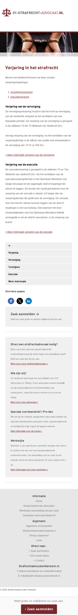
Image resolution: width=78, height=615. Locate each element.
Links (39, 540)
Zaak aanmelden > (25, 314)
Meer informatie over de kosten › (26, 431)
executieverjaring (19, 97)
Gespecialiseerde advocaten (39, 505)
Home (39, 501)
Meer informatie (17, 281)
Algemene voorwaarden (39, 526)
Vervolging (14, 260)
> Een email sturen (39, 555)
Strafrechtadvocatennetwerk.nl (39, 530)
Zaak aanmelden (40, 609)
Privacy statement (39, 535)
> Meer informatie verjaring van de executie (28, 232)
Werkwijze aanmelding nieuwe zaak (39, 510)
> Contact (39, 560)
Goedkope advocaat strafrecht (39, 515)
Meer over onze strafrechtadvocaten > (29, 363)
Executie (13, 274)
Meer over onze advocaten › (24, 402)
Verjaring (13, 253)
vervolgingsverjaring (21, 92)
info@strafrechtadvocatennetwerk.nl (40, 576)
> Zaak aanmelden (39, 551)
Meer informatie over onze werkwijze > (29, 469)
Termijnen (14, 267)
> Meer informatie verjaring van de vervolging (30, 155)
